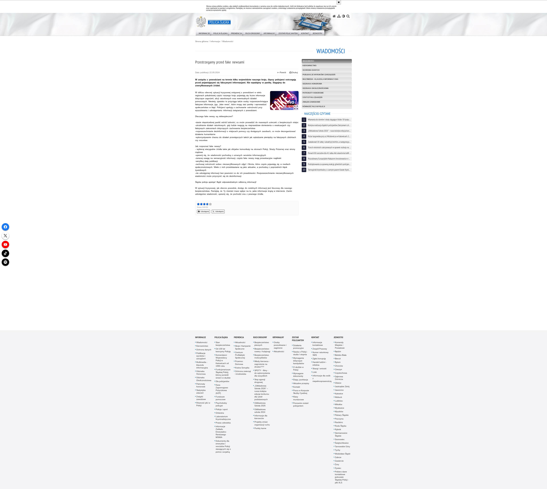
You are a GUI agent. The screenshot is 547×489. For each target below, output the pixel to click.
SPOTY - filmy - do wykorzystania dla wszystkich (262, 376)
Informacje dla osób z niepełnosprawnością (322, 381)
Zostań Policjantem (298, 342)
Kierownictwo (309, 66)
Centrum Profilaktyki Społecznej (240, 358)
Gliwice (338, 386)
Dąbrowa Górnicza (339, 380)
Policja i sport (222, 412)
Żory (337, 467)
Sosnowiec (340, 442)
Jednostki (338, 340)
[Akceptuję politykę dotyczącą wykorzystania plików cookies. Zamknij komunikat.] (339, 2)
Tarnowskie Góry (342, 449)
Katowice (339, 397)
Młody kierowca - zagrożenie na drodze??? (262, 367)
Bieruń (338, 362)
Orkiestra (220, 416)
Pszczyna (339, 422)
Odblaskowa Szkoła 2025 (260, 407)
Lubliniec (339, 404)
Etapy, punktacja (300, 383)
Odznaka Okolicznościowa (316, 88)
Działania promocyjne (298, 349)
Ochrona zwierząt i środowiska (243, 375)
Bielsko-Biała (340, 358)
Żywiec (338, 471)
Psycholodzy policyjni (221, 407)
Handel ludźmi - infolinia (320, 366)
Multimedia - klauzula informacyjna (320, 79)
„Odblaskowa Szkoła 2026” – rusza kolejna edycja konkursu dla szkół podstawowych (261, 396)
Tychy (337, 453)
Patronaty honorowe (313, 93)
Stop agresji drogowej (259, 383)
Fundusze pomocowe (220, 401)
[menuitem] (204, 33)
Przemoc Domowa (239, 365)
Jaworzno (339, 393)
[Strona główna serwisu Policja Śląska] (334, 16)
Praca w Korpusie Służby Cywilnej (301, 394)
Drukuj (295, 72)
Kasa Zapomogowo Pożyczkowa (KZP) (222, 392)
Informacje (215, 41)
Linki (315, 375)
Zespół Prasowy (320, 352)
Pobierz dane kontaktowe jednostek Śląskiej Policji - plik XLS (342, 480)
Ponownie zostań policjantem (301, 407)
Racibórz (339, 425)
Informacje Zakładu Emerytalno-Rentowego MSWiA (221, 434)
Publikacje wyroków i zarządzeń (319, 75)
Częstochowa (341, 376)
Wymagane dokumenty (298, 377)
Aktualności (240, 345)
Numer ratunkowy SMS (320, 356)
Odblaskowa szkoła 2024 (260, 413)
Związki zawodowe (311, 102)
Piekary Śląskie (342, 418)
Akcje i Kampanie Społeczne (243, 350)
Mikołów (338, 407)
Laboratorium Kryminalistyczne (223, 420)
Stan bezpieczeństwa (223, 346)
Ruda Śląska (340, 429)
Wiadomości (227, 41)
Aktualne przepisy (301, 386)
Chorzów (339, 369)
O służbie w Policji (298, 371)
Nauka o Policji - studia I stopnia (300, 356)
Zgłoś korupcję (319, 362)
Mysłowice (339, 411)
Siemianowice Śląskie (341, 437)
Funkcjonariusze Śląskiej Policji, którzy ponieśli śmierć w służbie (223, 377)
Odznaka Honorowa (312, 84)
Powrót (283, 72)
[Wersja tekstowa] (343, 16)
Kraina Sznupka (242, 371)
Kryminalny (278, 340)
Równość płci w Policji (314, 107)
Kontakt (296, 390)
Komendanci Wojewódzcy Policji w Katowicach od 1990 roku (222, 363)
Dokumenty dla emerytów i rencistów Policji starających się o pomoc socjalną (223, 449)
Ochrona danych (311, 70)
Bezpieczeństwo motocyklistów (261, 359)
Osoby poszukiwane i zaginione (280, 348)
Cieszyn (338, 372)
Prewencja (239, 340)
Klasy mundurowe (298, 401)
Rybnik (338, 432)
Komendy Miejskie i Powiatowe (340, 348)
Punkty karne (260, 431)
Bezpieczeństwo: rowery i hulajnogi (262, 353)
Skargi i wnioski (319, 371)
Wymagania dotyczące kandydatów (298, 364)
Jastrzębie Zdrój (342, 389)
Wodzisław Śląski (342, 457)
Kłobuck (338, 400)
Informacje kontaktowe (318, 346)
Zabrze (338, 460)
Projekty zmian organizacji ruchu (262, 426)
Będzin (338, 354)
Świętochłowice (342, 446)
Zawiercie (339, 464)
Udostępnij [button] (205, 211)
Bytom (338, 365)
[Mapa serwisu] (339, 16)
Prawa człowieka (223, 426)
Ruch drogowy (260, 340)
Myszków (339, 414)
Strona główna (201, 41)
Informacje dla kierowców (260, 420)
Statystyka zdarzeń (312, 97)
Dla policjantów (222, 384)
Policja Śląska (221, 340)
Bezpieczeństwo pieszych (261, 346)
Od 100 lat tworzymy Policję (223, 353)
